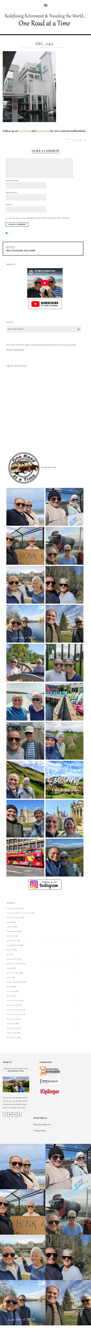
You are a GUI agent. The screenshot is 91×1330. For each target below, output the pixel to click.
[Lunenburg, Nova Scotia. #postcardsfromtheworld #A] (64, 702)
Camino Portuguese (13, 917)
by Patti (44, 48)
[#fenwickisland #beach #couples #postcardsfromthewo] (25, 507)
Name (12, 180)
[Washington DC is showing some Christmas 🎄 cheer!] (64, 624)
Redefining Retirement (14, 982)
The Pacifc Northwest (14, 1014)
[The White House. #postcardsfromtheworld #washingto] (64, 663)
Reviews (9, 987)
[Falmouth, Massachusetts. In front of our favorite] (25, 585)
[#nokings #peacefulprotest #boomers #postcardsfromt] (64, 507)
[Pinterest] (10, 1114)
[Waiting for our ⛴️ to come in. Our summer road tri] (25, 741)
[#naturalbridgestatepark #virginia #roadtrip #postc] (64, 585)
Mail (11, 192)
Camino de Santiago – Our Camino (18, 913)
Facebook (25, 131)
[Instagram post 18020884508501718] (64, 780)
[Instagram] (14, 1114)
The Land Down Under (14, 1010)
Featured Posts (11, 931)
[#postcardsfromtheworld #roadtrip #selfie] (64, 546)
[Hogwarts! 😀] (64, 819)
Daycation (10, 927)
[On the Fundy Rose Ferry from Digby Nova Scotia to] (25, 702)
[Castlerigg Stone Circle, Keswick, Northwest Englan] (64, 741)
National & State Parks (14, 964)
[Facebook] (5, 1114)
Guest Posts (10, 936)
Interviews (10, 950)
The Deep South (12, 1005)
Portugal (9, 968)
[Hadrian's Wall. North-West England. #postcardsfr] (25, 780)
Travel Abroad (11, 1019)
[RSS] (19, 1114)
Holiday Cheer (11, 940)
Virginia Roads (11, 1033)
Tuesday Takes (11, 1028)
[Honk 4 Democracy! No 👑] (25, 546)
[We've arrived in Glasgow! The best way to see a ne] (25, 858)
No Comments (59, 48)
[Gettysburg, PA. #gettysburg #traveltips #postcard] (25, 663)
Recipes (9, 977)
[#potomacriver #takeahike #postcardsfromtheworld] (25, 624)
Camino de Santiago (13, 908)
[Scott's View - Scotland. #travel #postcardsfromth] (64, 858)
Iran (7, 954)
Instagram (42, 131)
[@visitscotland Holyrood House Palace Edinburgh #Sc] (25, 819)
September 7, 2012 (28, 48)
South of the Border (13, 1000)
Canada (9, 922)
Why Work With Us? (42, 1124)
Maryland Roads (12, 959)
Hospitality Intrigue (13, 945)
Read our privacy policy (15, 350)
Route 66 (9, 996)
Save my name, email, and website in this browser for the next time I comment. (39, 218)
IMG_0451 (44, 43)
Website (9, 204)
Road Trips (10, 991)
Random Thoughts (13, 973)
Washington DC (11, 1037)
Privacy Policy (40, 1130)
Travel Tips (10, 1023)
